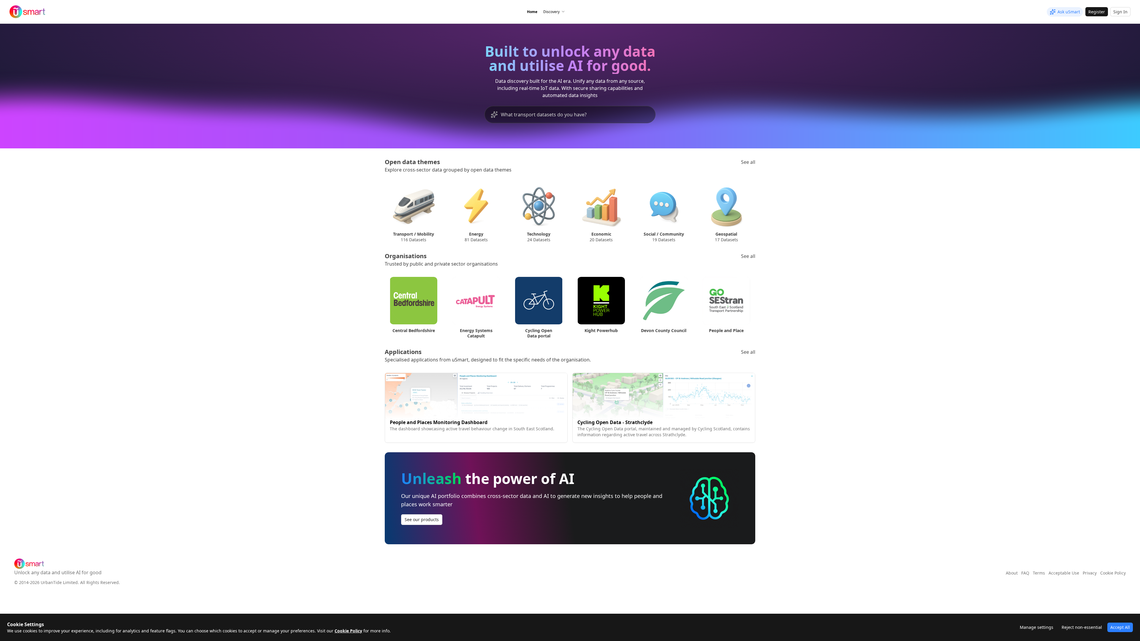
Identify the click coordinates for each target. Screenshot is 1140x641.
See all (748, 162)
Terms (1039, 573)
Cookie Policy (348, 631)
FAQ (1025, 573)
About (1012, 573)
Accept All (1120, 627)
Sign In (1120, 12)
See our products (422, 519)
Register (1096, 12)
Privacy (1090, 573)
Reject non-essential (1082, 627)
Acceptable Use (1064, 573)
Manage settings (1036, 627)
